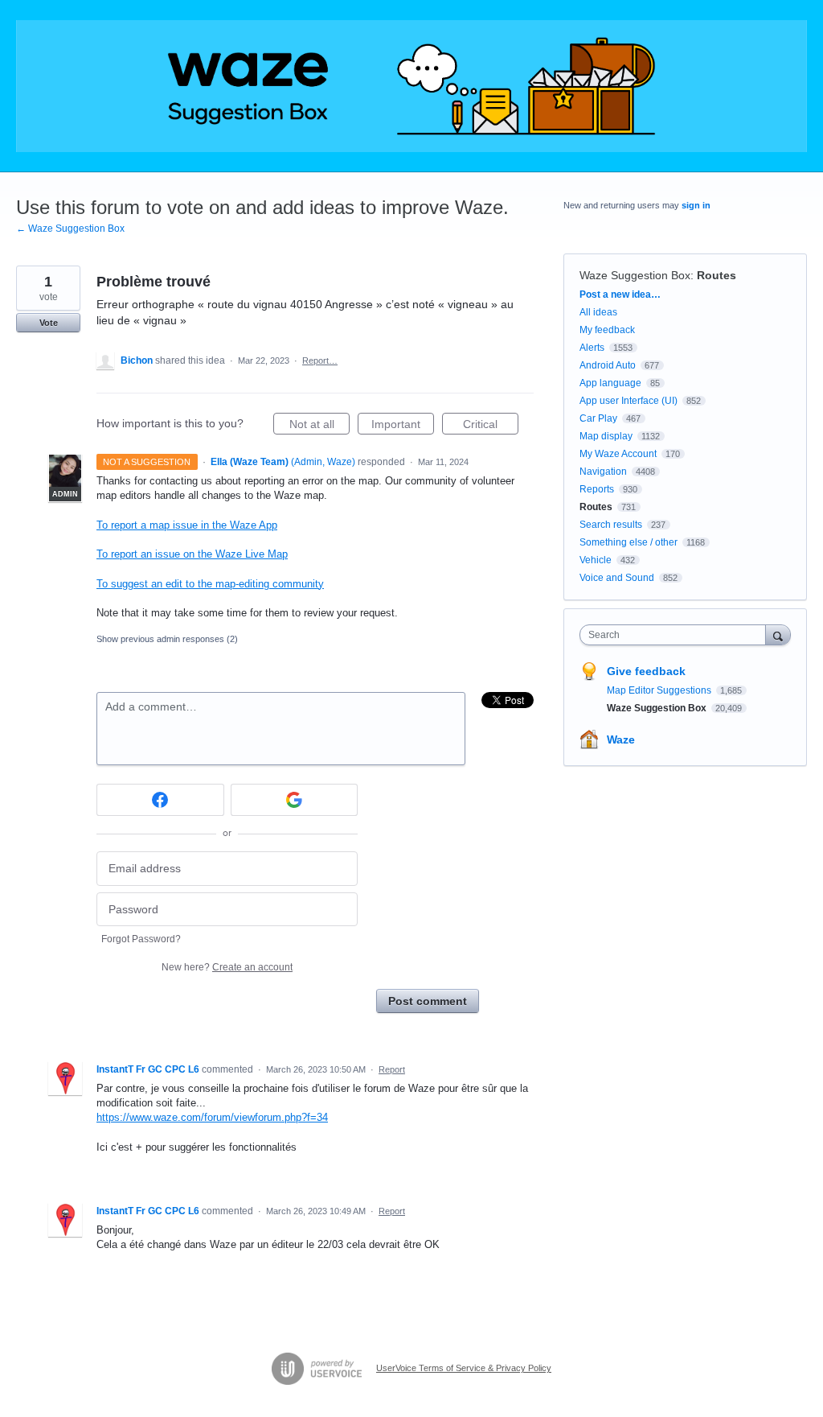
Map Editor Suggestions (660, 690)
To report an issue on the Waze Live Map (192, 554)
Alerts (591, 347)
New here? (227, 967)
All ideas (598, 312)
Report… (320, 360)
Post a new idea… (620, 294)
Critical (490, 426)
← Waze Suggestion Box (70, 228)
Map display (606, 436)
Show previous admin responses (167, 639)
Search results (610, 524)
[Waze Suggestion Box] (411, 86)
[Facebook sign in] (160, 800)
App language (610, 383)
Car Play (598, 418)
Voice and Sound (616, 577)
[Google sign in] (294, 800)
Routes (716, 275)
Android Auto (607, 365)
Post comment (427, 1001)
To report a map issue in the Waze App (186, 525)
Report (392, 1069)
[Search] (778, 634)
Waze (621, 739)
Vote (48, 322)
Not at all (319, 426)
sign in (696, 205)
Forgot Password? (141, 939)
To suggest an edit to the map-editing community (210, 584)
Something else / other (628, 542)
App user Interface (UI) (628, 400)
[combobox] (676, 635)
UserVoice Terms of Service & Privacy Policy (463, 1368)
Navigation (603, 471)
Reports (596, 489)
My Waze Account (618, 453)
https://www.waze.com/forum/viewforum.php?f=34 (212, 1117)
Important (402, 426)
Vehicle (595, 560)
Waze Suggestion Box (634, 275)
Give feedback (646, 671)
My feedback (607, 330)
